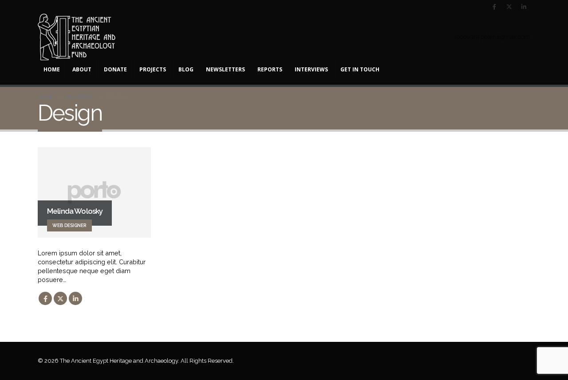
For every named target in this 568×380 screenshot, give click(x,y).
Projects (152, 69)
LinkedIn (75, 298)
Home (51, 69)
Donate (115, 69)
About (81, 69)
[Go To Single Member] (94, 192)
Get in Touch (359, 69)
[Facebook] (494, 6)
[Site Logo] (76, 36)
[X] (509, 6)
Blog (185, 69)
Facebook (45, 298)
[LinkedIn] (523, 6)
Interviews (311, 69)
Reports (269, 69)
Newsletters (225, 69)
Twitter (60, 298)
